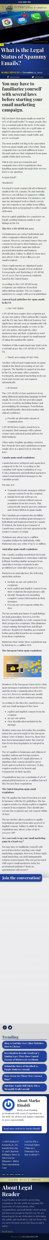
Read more (7, 1231)
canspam (3, 1174)
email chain (11, 1174)
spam (23, 1174)
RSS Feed (20, 2)
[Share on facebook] (4, 1027)
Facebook (25, 2)
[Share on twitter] (9, 1027)
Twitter (29, 2)
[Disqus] (24, 918)
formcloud (25, 207)
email (7, 1174)
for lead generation (12, 616)
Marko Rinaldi (10, 72)
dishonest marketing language (23, 396)
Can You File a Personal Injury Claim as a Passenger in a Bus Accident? (32, 1148)
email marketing (17, 1174)
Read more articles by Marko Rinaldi (22, 1128)
